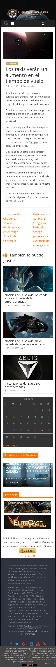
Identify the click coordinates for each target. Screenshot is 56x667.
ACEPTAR (29, 665)
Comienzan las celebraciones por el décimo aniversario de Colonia (29, 467)
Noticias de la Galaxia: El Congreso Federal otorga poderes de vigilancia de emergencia (42, 229)
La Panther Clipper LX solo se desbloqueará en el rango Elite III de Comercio (12, 227)
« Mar (6, 445)
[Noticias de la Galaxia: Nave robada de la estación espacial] (28, 313)
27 (14, 436)
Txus (29, 478)
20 (14, 430)
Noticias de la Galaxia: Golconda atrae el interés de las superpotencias (26, 298)
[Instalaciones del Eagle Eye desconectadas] (28, 356)
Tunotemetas (29, 86)
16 (35, 423)
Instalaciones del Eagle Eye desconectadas (22, 385)
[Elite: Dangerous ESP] (28, 10)
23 (35, 430)
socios (36, 651)
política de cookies (33, 660)
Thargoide (34, 142)
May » (14, 445)
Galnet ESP (11, 63)
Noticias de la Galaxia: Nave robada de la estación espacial (25, 342)
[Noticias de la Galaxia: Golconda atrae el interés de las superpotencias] (28, 267)
